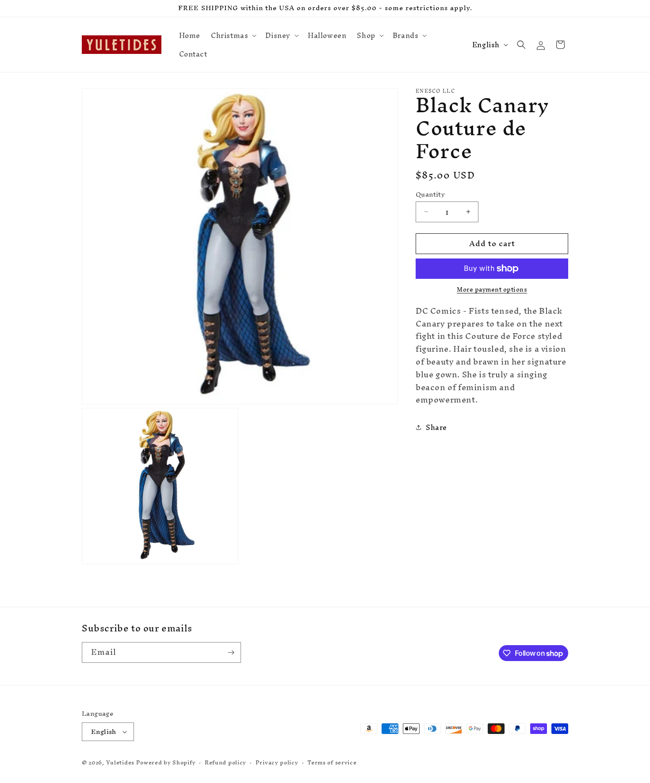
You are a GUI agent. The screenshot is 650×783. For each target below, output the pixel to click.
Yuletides (120, 762)
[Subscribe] (231, 652)
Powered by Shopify (166, 762)
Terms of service (331, 763)
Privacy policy (277, 763)
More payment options (492, 290)
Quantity (430, 194)
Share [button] (436, 427)
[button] (233, 35)
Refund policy (225, 763)
